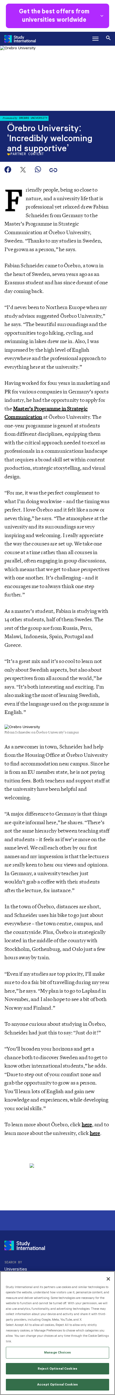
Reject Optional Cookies (57, 1368)
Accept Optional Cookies (57, 1384)
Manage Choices (57, 1352)
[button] (95, 39)
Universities (15, 1269)
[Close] (108, 1279)
